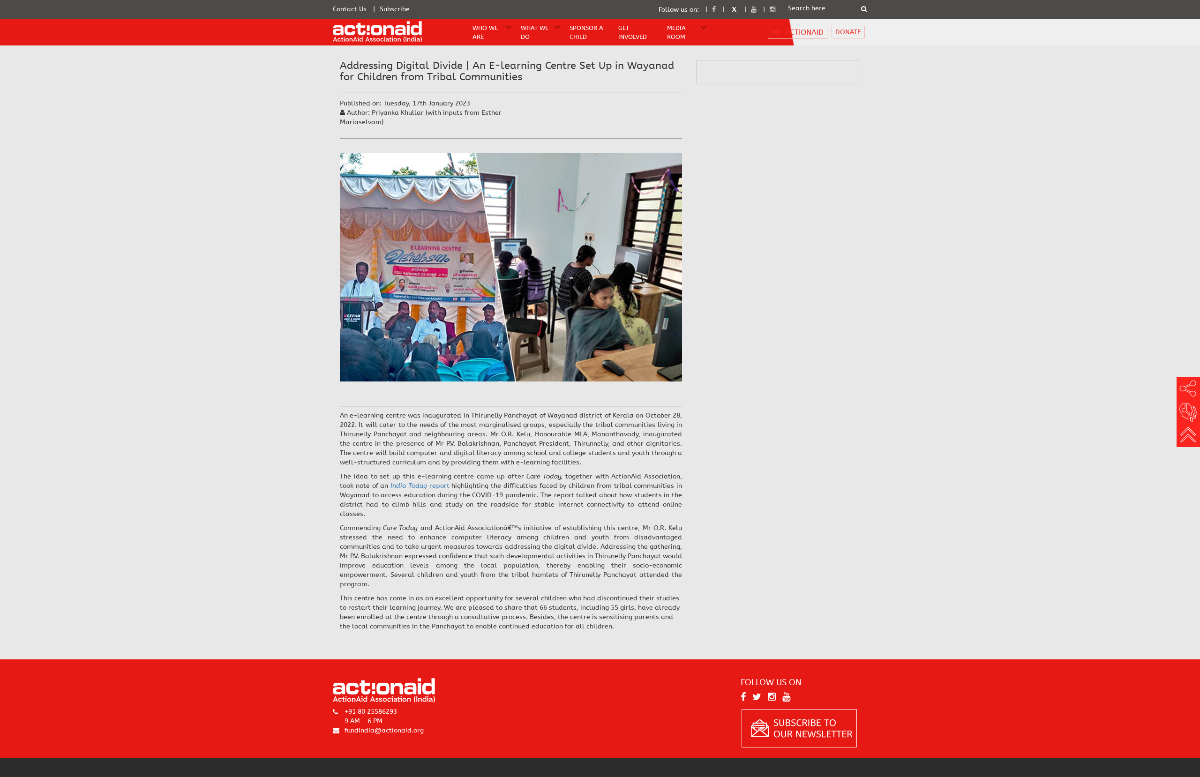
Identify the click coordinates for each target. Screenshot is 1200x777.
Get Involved (632, 32)
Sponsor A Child (586, 32)
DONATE (848, 32)
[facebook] (714, 10)
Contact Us (350, 9)
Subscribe (395, 9)
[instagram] (772, 10)
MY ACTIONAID (798, 32)
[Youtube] (754, 10)
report (420, 486)
